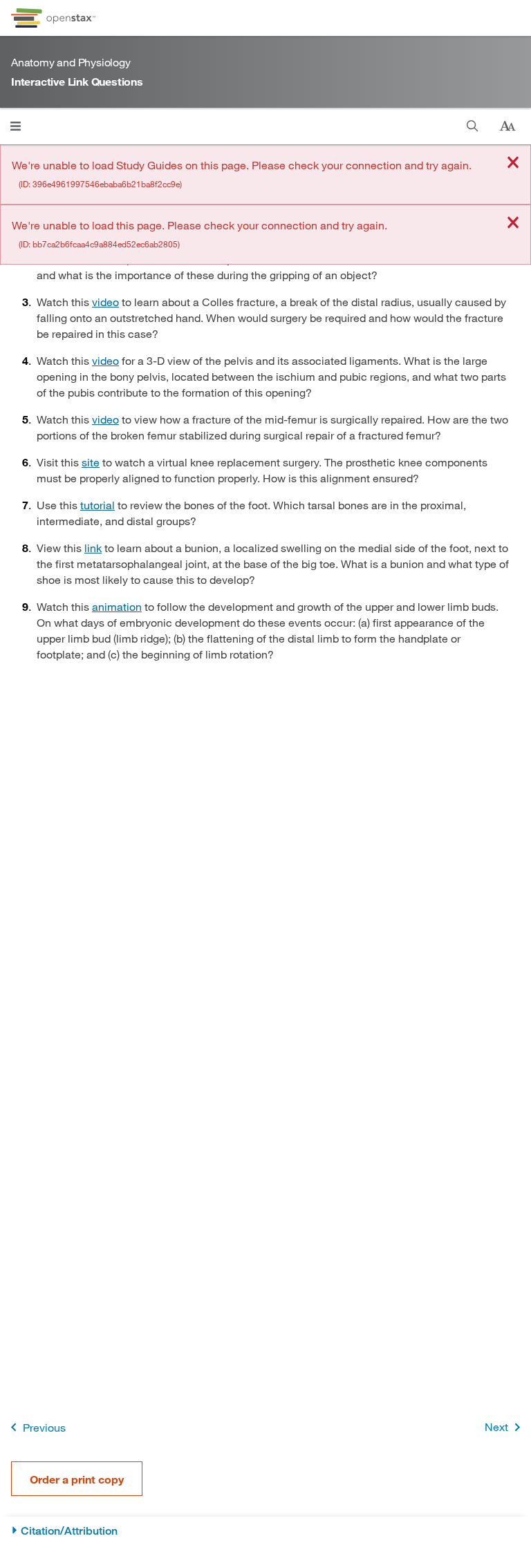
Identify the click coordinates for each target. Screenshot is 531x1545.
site (91, 461)
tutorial (97, 504)
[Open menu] (15, 126)
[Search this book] (472, 126)
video (105, 301)
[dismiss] (513, 163)
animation (117, 606)
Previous (44, 1427)
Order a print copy (77, 1479)
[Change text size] (507, 126)
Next (496, 1426)
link (93, 547)
